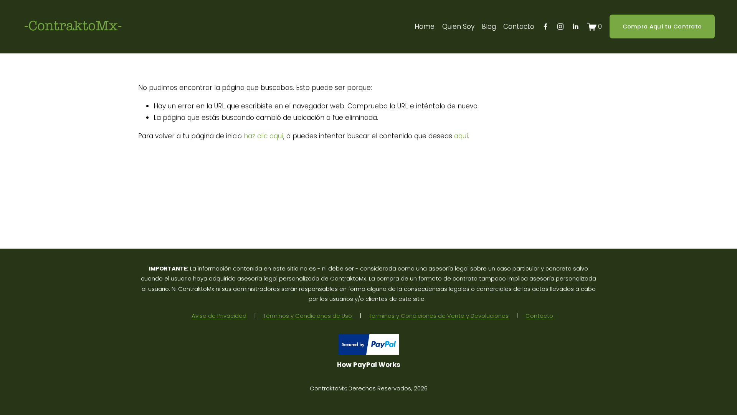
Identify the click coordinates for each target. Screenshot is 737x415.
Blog (489, 26)
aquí (461, 136)
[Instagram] (560, 26)
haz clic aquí (263, 136)
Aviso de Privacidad (219, 316)
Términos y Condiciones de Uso (307, 316)
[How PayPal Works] (368, 352)
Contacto (518, 26)
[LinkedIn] (575, 26)
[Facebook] (545, 26)
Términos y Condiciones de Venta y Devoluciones (439, 316)
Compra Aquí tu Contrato (662, 26)
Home (425, 26)
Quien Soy (458, 26)
